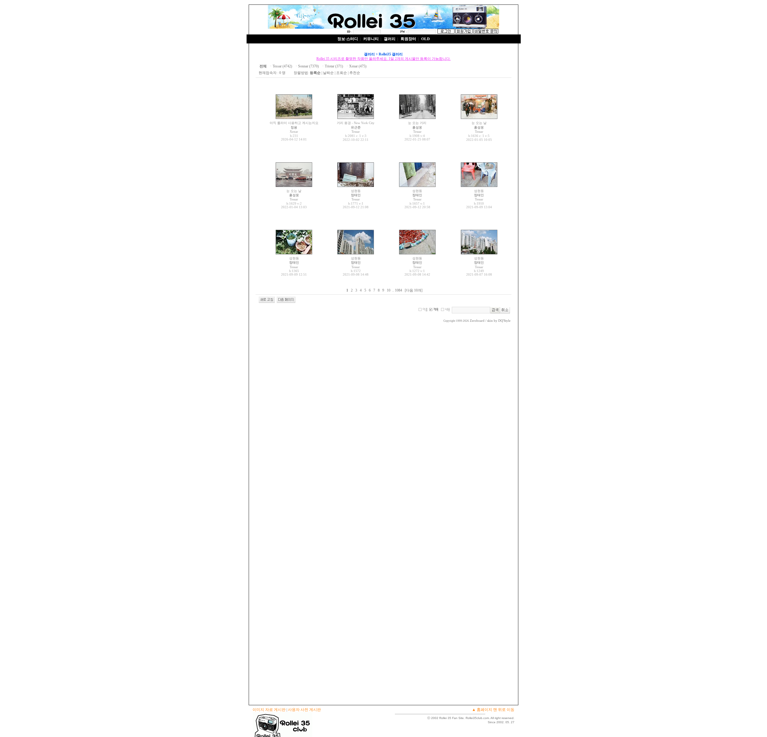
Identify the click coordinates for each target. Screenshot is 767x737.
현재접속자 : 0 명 (272, 73)
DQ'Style (504, 320)
